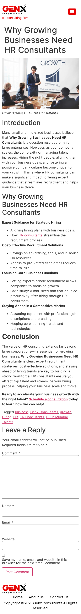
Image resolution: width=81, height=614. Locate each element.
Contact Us (59, 597)
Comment (11, 453)
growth (65, 412)
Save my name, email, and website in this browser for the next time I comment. (34, 561)
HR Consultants (32, 417)
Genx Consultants (44, 412)
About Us (36, 597)
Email (7, 522)
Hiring (6, 417)
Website (8, 539)
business (21, 412)
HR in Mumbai (57, 417)
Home (18, 597)
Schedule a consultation (48, 399)
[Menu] (72, 11)
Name (8, 505)
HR (15, 417)
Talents (7, 422)
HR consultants (30, 235)
